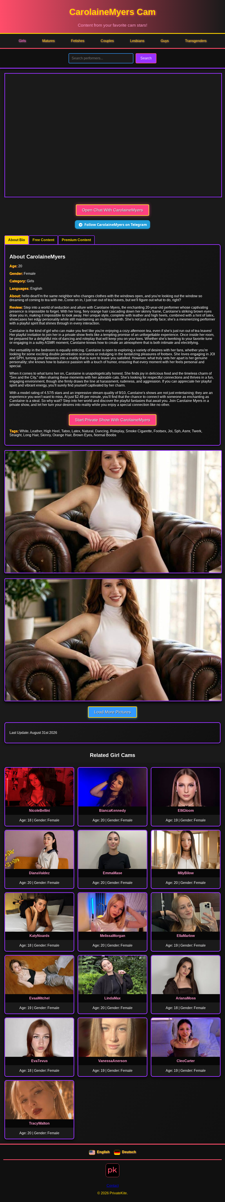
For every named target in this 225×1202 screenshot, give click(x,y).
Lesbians (137, 41)
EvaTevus (39, 1061)
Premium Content (76, 240)
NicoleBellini (39, 810)
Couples (107, 41)
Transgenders (196, 41)
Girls (22, 41)
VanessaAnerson (112, 1061)
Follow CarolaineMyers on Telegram (115, 224)
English (103, 1152)
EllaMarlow (186, 936)
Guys (165, 41)
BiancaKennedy (112, 810)
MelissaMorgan (112, 936)
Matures (48, 41)
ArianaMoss (186, 998)
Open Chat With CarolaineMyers (112, 210)
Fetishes (77, 41)
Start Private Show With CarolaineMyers (112, 420)
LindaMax (112, 998)
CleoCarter (186, 1061)
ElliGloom (186, 810)
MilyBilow (186, 873)
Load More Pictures (112, 712)
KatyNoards (39, 936)
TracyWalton (39, 1123)
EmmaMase (112, 873)
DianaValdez (39, 873)
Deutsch (129, 1152)
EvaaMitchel (39, 998)
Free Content (43, 240)
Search (146, 58)
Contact (113, 1185)
